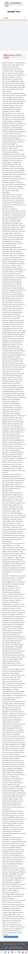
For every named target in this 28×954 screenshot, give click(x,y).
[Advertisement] (14, 35)
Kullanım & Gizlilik (15, 944)
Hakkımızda (6, 944)
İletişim (23, 944)
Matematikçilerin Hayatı (11, 936)
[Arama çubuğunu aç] (24, 18)
